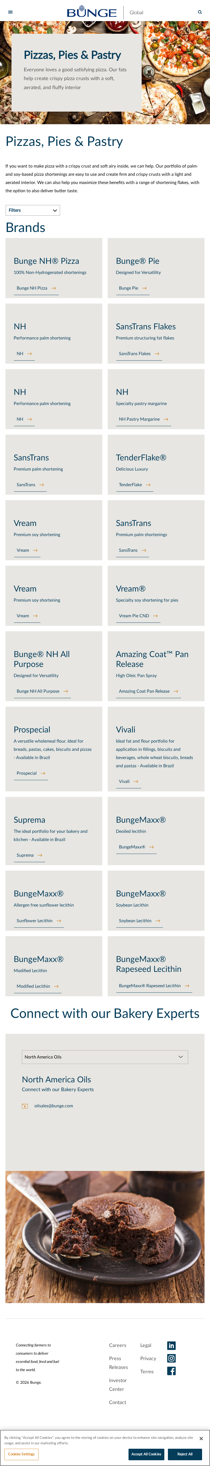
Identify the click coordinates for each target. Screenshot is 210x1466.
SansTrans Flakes (135, 354)
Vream (23, 550)
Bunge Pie (128, 288)
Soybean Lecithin (135, 921)
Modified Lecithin (33, 986)
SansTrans (26, 485)
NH (20, 354)
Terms (147, 1371)
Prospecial (27, 773)
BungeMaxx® (132, 847)
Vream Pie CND (134, 616)
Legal (145, 1345)
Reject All (184, 1454)
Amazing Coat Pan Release (144, 691)
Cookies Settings (21, 1454)
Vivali (124, 781)
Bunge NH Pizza (32, 288)
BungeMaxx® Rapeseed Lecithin (150, 986)
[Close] (201, 1439)
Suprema (25, 855)
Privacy (148, 1358)
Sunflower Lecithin (34, 921)
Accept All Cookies (146, 1454)
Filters (15, 210)
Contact (117, 1402)
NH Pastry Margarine (139, 419)
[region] (105, 1448)
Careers (117, 1345)
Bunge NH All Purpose (38, 691)
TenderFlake (130, 485)
